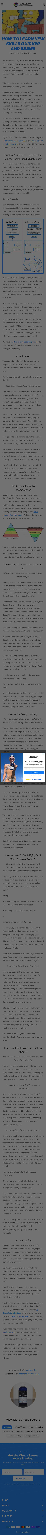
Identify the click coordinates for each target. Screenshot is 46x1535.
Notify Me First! (34, 772)
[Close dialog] (44, 754)
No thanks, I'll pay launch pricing (34, 777)
